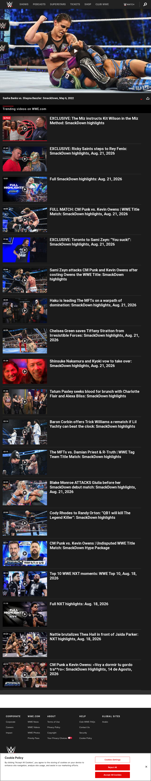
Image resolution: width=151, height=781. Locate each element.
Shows (23, 4)
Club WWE (102, 4)
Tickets (75, 4)
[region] (75, 767)
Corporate (10, 722)
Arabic (105, 722)
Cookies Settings (112, 759)
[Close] (146, 766)
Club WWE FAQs (87, 722)
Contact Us (84, 727)
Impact (9, 733)
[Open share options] (148, 98)
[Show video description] (141, 98)
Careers (9, 727)
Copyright (51, 733)
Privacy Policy (53, 727)
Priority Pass (33, 738)
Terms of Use (53, 722)
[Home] (9, 4)
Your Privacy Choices (57, 738)
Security (83, 733)
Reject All (112, 767)
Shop (87, 4)
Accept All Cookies (112, 775)
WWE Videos (34, 727)
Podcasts (39, 4)
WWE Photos (34, 733)
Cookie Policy (85, 738)
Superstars (58, 4)
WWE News (33, 722)
